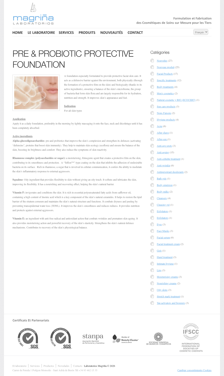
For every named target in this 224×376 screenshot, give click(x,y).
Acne (159, 126)
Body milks (163, 191)
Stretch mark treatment (168, 296)
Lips (159, 270)
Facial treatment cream (168, 244)
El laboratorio (19, 365)
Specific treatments (166, 80)
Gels (159, 250)
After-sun (162, 139)
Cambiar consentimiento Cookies (194, 370)
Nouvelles (162, 60)
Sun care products (166, 106)
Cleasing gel (163, 204)
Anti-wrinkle (163, 165)
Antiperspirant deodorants (170, 172)
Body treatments (165, 86)
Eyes (159, 224)
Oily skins (162, 289)
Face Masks (163, 231)
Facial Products (165, 73)
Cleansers (162, 198)
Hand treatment (165, 257)
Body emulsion (165, 185)
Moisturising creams (167, 276)
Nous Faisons (164, 113)
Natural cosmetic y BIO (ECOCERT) (176, 100)
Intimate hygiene (165, 263)
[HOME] (18, 32)
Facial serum (163, 237)
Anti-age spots (164, 145)
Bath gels (161, 178)
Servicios (35, 365)
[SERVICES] (66, 32)
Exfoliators (162, 211)
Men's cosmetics (165, 93)
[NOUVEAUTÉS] (111, 32)
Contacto (77, 365)
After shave (163, 132)
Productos (49, 365)
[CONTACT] (135, 32)
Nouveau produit (165, 67)
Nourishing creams (167, 283)
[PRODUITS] (87, 32)
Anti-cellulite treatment (168, 158)
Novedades (63, 365)
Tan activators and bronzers (171, 303)
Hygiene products (166, 119)
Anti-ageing (163, 152)
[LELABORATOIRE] (41, 32)
